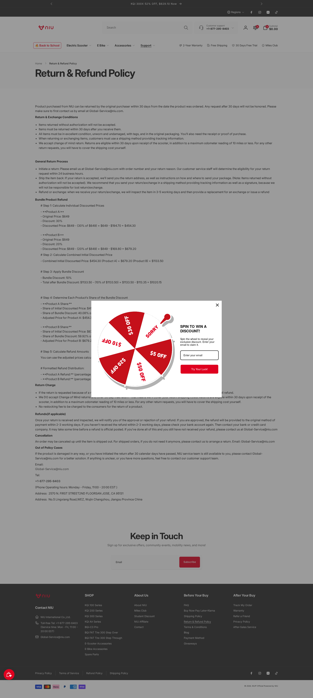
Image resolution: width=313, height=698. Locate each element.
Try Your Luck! (199, 369)
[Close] (217, 305)
